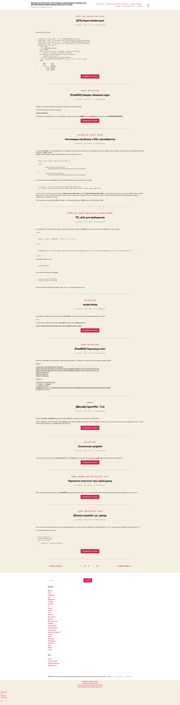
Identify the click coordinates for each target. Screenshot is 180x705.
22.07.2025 (89, 519)
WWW (49, 647)
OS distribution (52, 626)
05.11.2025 (89, 309)
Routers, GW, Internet (106, 213)
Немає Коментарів (100, 25)
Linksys (50, 610)
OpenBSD (51, 623)
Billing (50, 591)
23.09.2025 (89, 411)
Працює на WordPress (118, 676)
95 (97, 566)
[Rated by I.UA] (90, 700)
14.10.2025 (89, 353)
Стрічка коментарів (54, 663)
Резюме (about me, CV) (128, 6)
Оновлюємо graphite (90, 446)
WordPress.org (52, 665)
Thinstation (51, 639)
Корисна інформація (136, 4)
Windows (100, 135)
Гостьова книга (100, 4)
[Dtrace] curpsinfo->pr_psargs (90, 515)
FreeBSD (78, 16)
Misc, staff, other (92, 16)
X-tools (50, 650)
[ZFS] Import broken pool (90, 20)
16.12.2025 (89, 143)
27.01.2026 (89, 25)
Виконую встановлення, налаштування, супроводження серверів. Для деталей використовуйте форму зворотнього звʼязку (58, 3)
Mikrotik (81, 213)
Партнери (118, 6)
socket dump (90, 304)
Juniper (50, 608)
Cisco (49, 593)
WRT (49, 645)
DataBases (51, 595)
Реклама (139, 6)
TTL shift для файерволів (90, 217)
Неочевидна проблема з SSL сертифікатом (90, 139)
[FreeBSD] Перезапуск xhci (90, 348)
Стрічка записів (52, 661)
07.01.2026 (89, 99)
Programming (52, 630)
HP (49, 606)
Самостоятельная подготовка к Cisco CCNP (90, 687)
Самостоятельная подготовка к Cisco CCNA (90, 685)
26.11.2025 (89, 222)
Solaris (102, 16)
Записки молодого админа (90, 683)
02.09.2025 (89, 450)
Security (93, 135)
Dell (49, 597)
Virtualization (51, 641)
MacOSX (50, 615)
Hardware (81, 476)
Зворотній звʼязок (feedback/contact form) (117, 4)
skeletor (80, 25)
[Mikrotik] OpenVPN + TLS (90, 406)
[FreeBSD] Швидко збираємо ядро (90, 95)
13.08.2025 (89, 485)
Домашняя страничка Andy (90, 681)
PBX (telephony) (52, 628)
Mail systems (51, 617)
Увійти (50, 659)
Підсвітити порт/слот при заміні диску (90, 481)
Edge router (51, 599)
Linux (83, 16)
